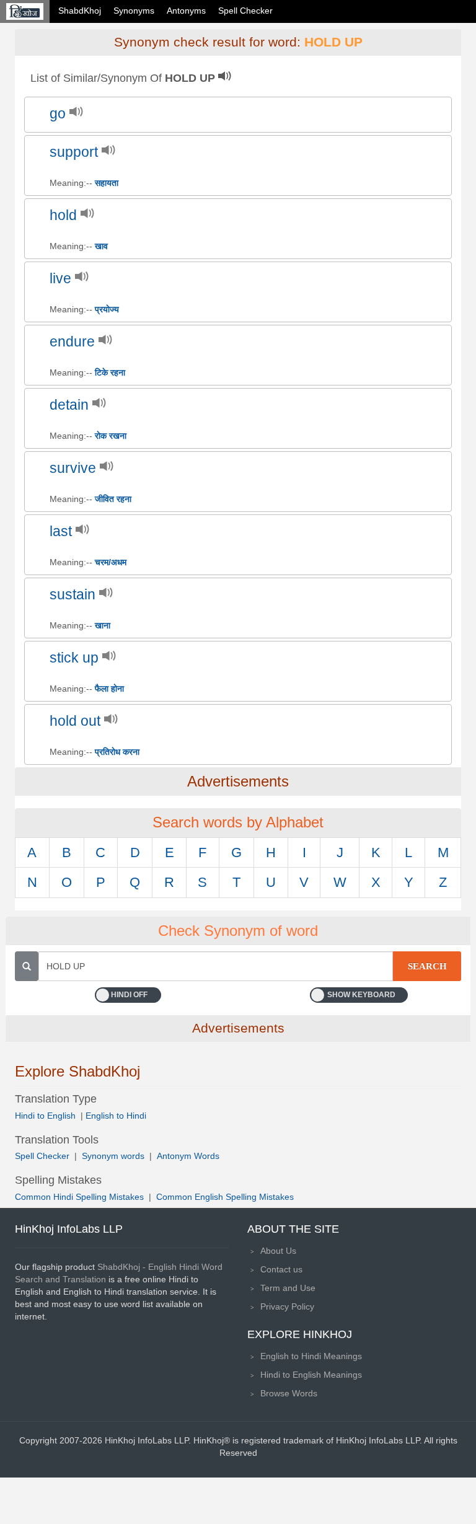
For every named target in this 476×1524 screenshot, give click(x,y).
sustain (72, 594)
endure (72, 341)
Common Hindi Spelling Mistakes (79, 1197)
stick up (74, 658)
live (60, 278)
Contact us (281, 1269)
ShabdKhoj (79, 10)
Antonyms (186, 10)
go (58, 113)
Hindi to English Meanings (311, 1375)
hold (63, 215)
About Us (278, 1251)
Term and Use (287, 1288)
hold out (75, 721)
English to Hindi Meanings (311, 1356)
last (61, 531)
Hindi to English (46, 1116)
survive (73, 468)
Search (427, 966)
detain (69, 405)
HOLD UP (333, 42)
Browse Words (288, 1393)
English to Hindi (116, 1116)
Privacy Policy (287, 1306)
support (74, 152)
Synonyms (133, 10)
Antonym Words (188, 1156)
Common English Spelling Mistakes (225, 1197)
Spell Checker (245, 10)
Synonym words (113, 1156)
